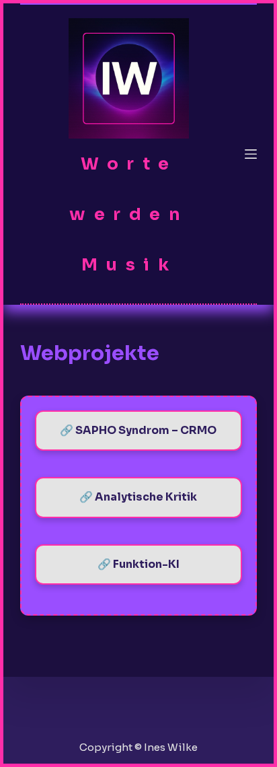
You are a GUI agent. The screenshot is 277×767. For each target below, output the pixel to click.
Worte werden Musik (128, 214)
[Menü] (251, 154)
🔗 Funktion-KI (138, 564)
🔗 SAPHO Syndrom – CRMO (138, 430)
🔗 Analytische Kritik (138, 497)
